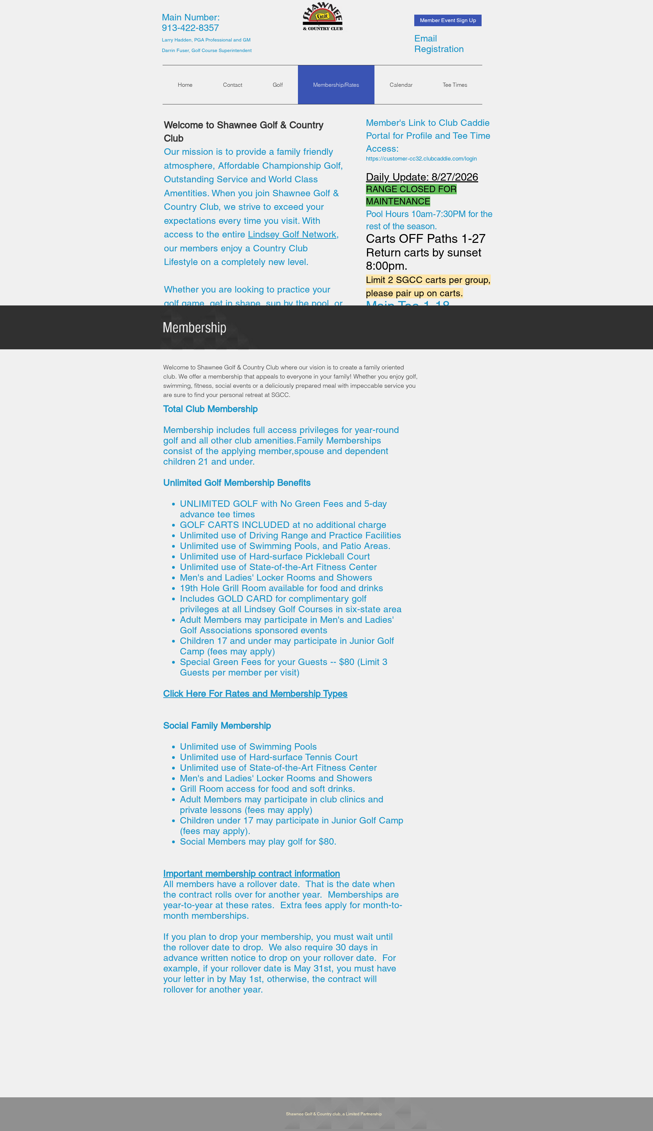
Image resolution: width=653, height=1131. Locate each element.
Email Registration (439, 43)
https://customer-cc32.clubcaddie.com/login (421, 158)
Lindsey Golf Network (292, 234)
